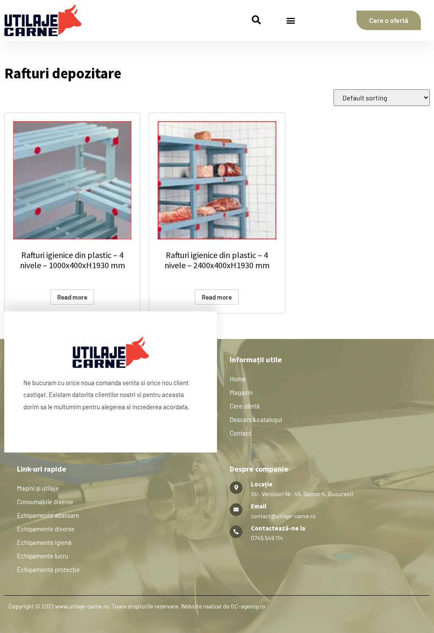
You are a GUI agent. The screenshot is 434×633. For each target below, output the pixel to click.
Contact (240, 433)
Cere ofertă (245, 406)
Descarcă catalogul (256, 419)
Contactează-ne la (278, 528)
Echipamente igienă (44, 542)
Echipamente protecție (48, 569)
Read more (72, 297)
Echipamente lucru (42, 556)
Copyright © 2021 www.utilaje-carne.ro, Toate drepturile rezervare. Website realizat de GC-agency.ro (136, 606)
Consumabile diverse (45, 501)
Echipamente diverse (46, 529)
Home (238, 379)
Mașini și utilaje (38, 488)
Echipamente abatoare (48, 515)
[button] (256, 20)
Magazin (241, 392)
